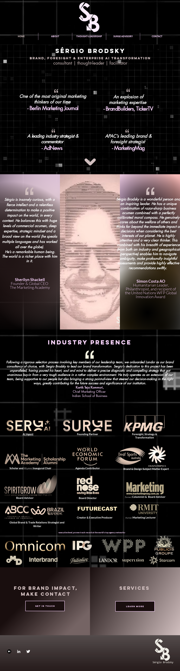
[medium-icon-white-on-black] (9, 651)
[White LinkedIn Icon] (19, 651)
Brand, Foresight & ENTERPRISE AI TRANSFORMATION (90, 58)
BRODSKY (107, 51)
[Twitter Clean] (28, 651)
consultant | (65, 63)
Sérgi (67, 51)
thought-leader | (93, 63)
